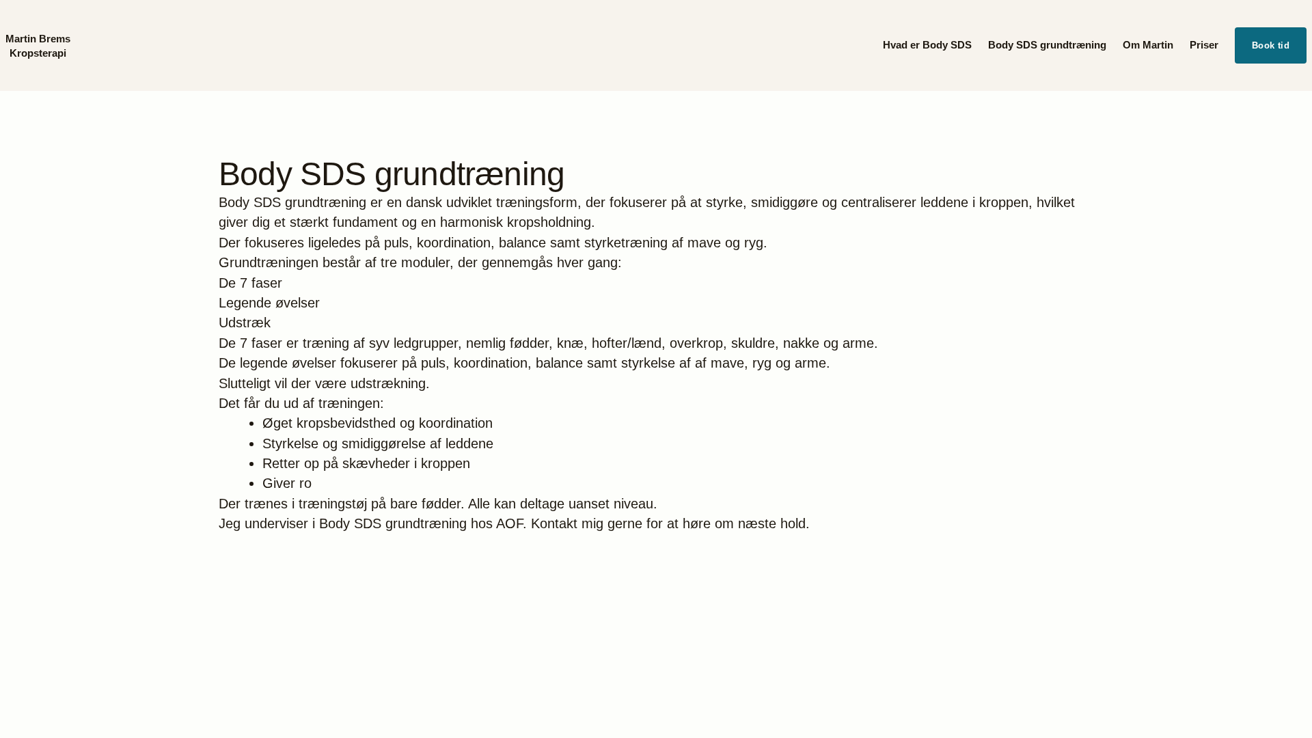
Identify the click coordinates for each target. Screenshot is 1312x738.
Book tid (1270, 45)
